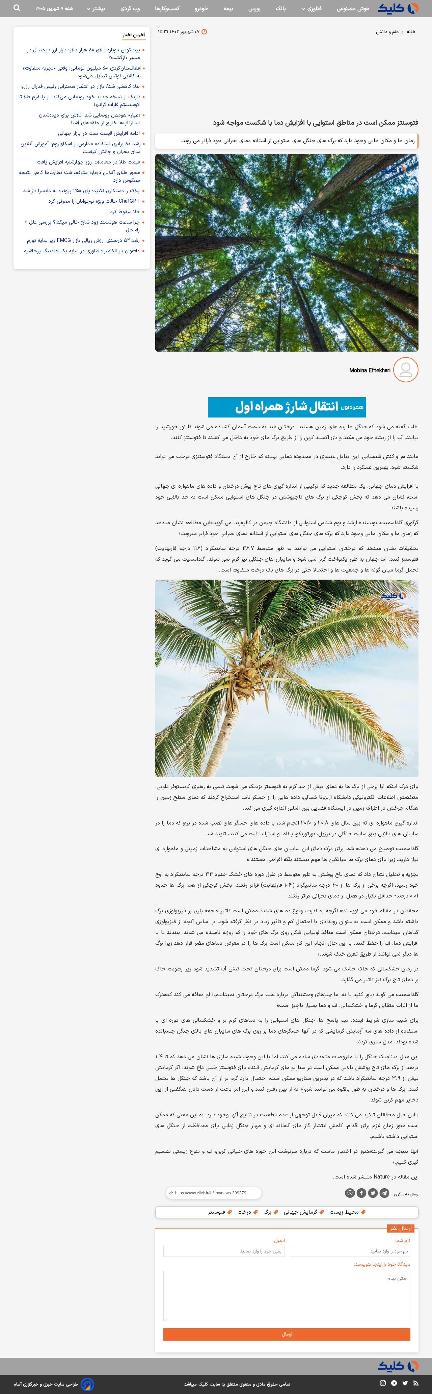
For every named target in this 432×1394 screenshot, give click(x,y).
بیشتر (98, 9)
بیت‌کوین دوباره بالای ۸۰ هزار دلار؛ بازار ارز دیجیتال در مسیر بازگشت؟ (83, 54)
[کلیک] (398, 9)
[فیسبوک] (361, 1194)
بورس (254, 9)
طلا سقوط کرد (125, 212)
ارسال (287, 1334)
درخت (245, 1212)
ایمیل (279, 1240)
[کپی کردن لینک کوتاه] (211, 1193)
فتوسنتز (217, 1212)
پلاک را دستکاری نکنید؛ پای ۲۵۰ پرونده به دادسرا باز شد (81, 191)
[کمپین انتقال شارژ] (286, 407)
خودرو (201, 9)
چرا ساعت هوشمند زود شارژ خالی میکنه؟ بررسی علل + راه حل (82, 226)
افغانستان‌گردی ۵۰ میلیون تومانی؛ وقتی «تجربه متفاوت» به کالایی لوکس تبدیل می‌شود (82, 72)
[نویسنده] (405, 371)
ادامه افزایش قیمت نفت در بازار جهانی (99, 133)
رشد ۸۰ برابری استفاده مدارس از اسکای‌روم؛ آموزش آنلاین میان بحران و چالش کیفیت (81, 148)
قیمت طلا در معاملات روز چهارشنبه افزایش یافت (88, 162)
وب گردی (130, 9)
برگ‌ (268, 1212)
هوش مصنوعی (353, 9)
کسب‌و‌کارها (167, 9)
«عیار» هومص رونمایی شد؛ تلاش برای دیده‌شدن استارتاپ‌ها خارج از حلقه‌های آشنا (89, 119)
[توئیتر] (373, 1194)
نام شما (403, 1240)
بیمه (228, 9)
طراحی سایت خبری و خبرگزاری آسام (46, 1384)
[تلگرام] (384, 1194)
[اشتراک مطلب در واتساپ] (350, 1193)
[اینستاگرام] (383, 1384)
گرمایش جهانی (301, 1212)
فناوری (314, 9)
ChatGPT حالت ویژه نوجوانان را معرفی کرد (94, 201)
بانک (281, 9)
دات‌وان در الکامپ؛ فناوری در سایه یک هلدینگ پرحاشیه (82, 251)
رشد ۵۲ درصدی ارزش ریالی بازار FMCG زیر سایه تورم (83, 241)
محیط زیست (345, 1212)
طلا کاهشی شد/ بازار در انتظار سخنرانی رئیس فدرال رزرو (80, 87)
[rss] (415, 1384)
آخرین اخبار (134, 35)
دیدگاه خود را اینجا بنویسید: (382, 1264)
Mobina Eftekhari (369, 371)
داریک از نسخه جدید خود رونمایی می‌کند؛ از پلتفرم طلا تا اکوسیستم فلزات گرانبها (79, 101)
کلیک (203, 1384)
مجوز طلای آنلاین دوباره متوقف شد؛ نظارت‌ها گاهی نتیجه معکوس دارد (79, 176)
